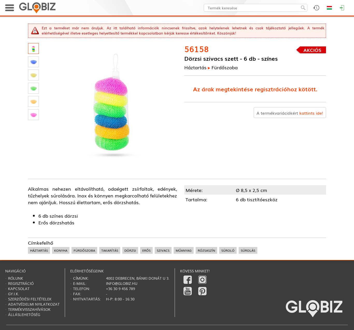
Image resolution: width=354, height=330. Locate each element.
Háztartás (195, 67)
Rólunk (15, 278)
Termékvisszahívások (29, 309)
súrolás (248, 250)
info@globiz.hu (121, 283)
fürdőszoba (84, 250)
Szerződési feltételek (30, 298)
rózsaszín (206, 250)
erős (146, 250)
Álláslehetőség (24, 314)
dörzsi (130, 250)
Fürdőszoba (224, 67)
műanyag (184, 250)
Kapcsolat (19, 288)
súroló (228, 250)
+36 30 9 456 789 (120, 288)
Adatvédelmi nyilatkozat (34, 304)
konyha (60, 250)
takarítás (109, 250)
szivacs (163, 250)
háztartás (39, 250)
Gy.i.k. (13, 293)
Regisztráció (21, 283)
